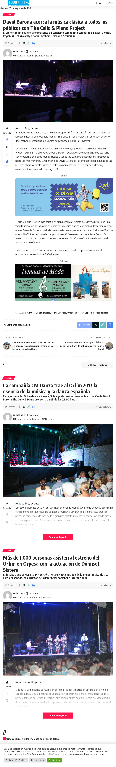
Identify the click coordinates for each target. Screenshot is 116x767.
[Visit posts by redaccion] (7, 53)
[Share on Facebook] (19, 43)
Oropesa (62, 312)
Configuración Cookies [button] (16, 760)
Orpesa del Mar (100, 312)
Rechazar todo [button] (37, 760)
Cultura (9, 14)
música (46, 312)
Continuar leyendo (58, 537)
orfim (54, 312)
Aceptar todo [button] (54, 760)
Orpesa (88, 312)
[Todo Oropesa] (18, 3)
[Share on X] (24, 43)
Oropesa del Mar (75, 312)
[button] (5, 3)
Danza (39, 312)
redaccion (18, 51)
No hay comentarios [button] (98, 365)
